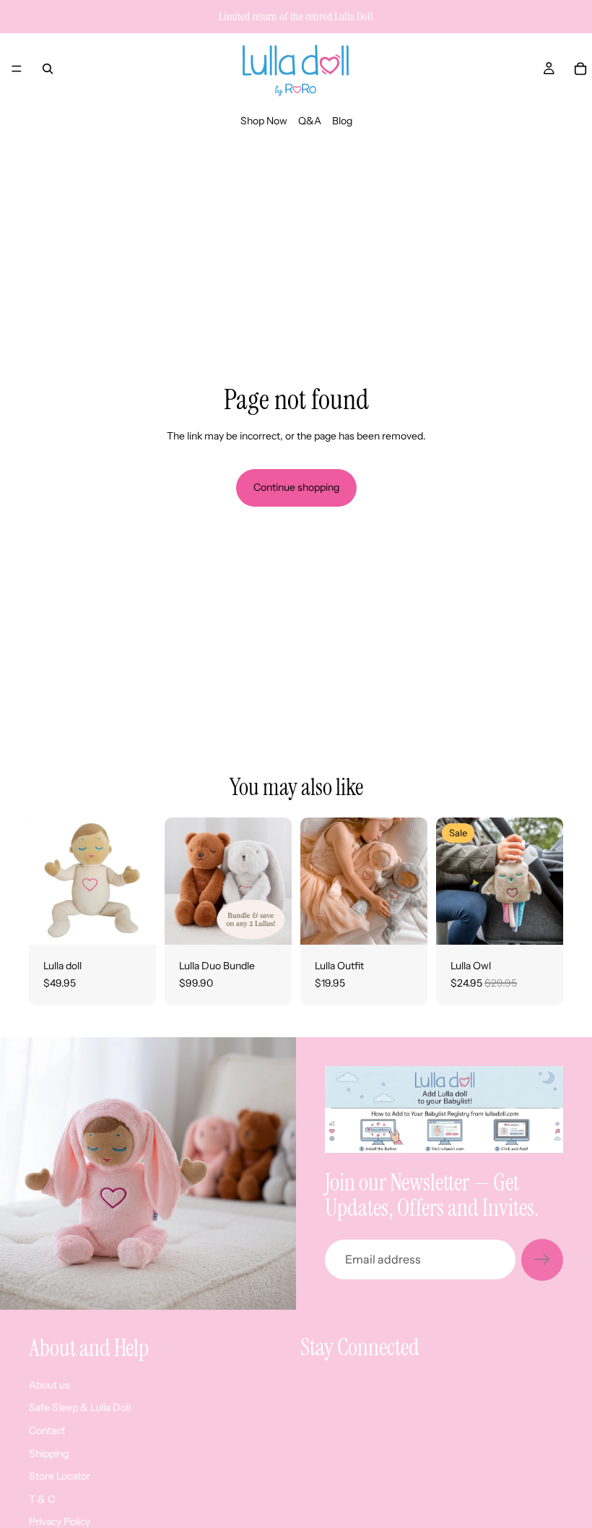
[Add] (134, 923)
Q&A (309, 120)
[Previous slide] (180, 881)
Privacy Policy (59, 1521)
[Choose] (269, 923)
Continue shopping (296, 487)
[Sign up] (542, 1260)
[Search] (48, 69)
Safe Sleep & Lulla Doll (80, 1407)
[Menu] (16, 68)
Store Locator (59, 1475)
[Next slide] (276, 881)
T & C (42, 1498)
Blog (342, 120)
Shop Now (263, 120)
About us (49, 1384)
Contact (47, 1430)
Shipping (49, 1452)
